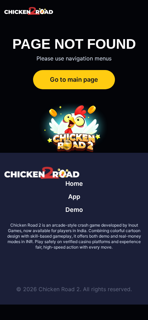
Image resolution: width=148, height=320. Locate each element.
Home (74, 183)
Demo (74, 209)
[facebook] (65, 263)
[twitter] (49, 263)
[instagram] (98, 263)
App (74, 196)
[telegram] (82, 263)
